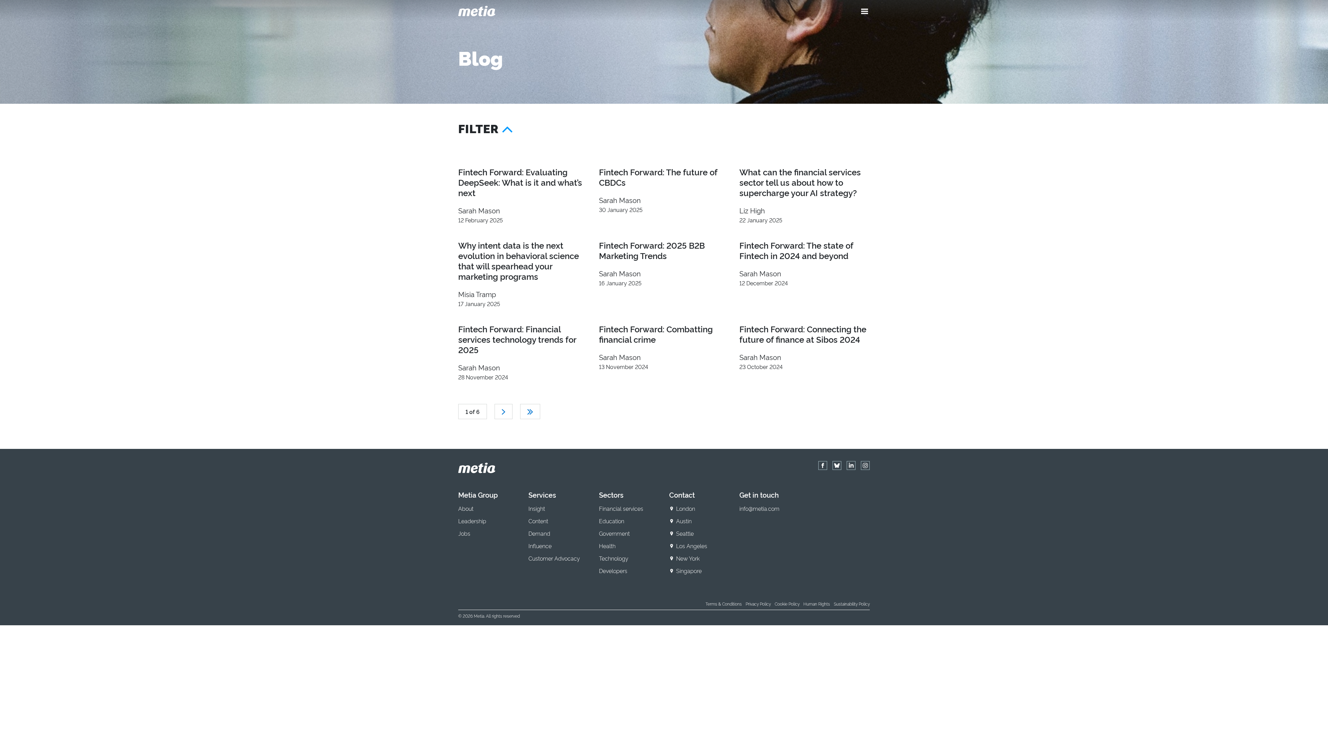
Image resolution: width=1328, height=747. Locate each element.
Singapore (689, 570)
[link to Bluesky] (836, 465)
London (685, 508)
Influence (540, 546)
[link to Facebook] (822, 465)
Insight (536, 508)
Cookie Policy (787, 604)
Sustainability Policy (852, 604)
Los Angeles (691, 546)
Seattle (685, 533)
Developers (613, 570)
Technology (613, 558)
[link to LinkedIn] (851, 465)
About (465, 508)
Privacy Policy (758, 604)
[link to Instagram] (865, 465)
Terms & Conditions (724, 604)
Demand (539, 533)
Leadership (472, 521)
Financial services (621, 508)
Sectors (611, 494)
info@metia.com (759, 508)
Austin (684, 521)
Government (614, 533)
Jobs (464, 533)
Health (607, 546)
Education (611, 521)
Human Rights (816, 604)
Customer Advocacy (554, 558)
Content (538, 521)
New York (688, 558)
